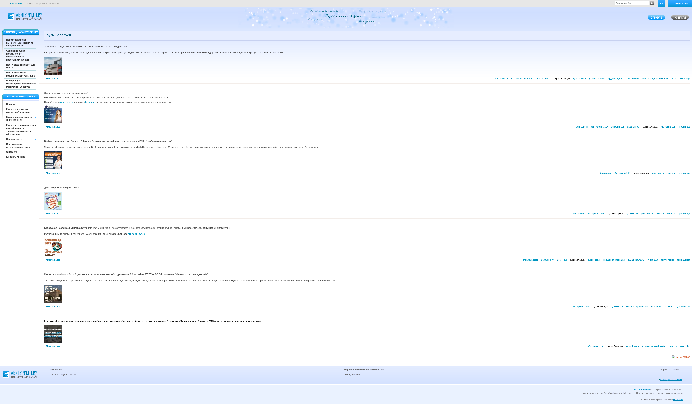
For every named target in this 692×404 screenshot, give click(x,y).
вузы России (579, 78)
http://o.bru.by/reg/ (136, 234)
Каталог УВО (56, 370)
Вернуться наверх (669, 370)
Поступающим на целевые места (20, 66)
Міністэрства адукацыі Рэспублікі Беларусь (602, 393)
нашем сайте (66, 102)
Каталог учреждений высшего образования (18, 110)
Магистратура (668, 127)
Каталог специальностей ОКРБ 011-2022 (19, 118)
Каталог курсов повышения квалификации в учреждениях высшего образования (21, 129)
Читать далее (53, 78)
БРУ (559, 260)
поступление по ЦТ (658, 78)
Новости (10, 104)
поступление (667, 260)
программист (683, 260)
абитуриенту (501, 78)
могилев (671, 213)
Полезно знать (14, 139)
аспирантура (617, 127)
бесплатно (516, 78)
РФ (688, 346)
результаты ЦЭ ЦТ (680, 78)
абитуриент (582, 127)
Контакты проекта (15, 157)
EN (661, 3)
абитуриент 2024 (599, 127)
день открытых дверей (663, 173)
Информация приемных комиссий (362, 370)
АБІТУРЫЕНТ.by (642, 390)
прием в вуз (684, 127)
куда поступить (676, 346)
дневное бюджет (597, 78)
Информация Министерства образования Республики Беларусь (21, 83)
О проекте (11, 152)
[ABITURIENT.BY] (25, 16)
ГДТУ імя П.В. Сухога (633, 393)
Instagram (90, 102)
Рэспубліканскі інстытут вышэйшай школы (663, 393)
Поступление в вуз (636, 78)
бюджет (528, 78)
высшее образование (614, 260)
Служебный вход (680, 3)
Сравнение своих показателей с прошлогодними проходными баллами (18, 55)
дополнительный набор (654, 346)
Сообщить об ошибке (671, 379)
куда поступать (616, 78)
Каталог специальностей (63, 374)
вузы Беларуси (563, 78)
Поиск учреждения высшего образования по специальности (19, 43)
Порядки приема (352, 374)
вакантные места (544, 78)
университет (683, 306)
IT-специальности (529, 260)
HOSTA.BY (678, 399)
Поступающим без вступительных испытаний (20, 74)
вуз (565, 260)
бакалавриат (633, 127)
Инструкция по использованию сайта (18, 145)
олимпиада (652, 260)
